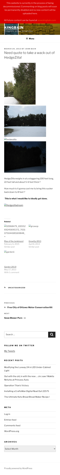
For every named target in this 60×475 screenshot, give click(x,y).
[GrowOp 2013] (39, 231)
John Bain (30, 49)
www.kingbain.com (47, 20)
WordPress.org (11, 431)
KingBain (14, 28)
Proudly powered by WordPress (18, 468)
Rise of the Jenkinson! (13, 241)
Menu (31, 38)
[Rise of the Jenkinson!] (15, 231)
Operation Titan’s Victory (16, 385)
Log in (7, 414)
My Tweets (9, 351)
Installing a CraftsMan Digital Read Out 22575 (26, 391)
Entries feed (10, 420)
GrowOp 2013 (35, 241)
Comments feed (12, 425)
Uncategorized (17, 288)
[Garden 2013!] (15, 256)
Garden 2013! (10, 267)
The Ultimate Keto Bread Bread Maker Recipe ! (27, 397)
